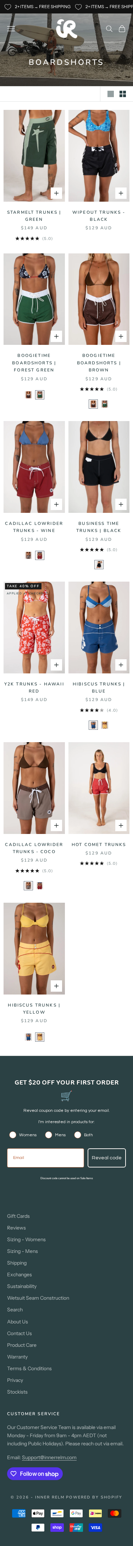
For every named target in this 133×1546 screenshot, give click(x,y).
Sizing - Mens (22, 1251)
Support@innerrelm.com (49, 1457)
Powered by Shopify (94, 1497)
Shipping (17, 1263)
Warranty (17, 1357)
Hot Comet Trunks (99, 844)
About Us (17, 1321)
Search (15, 1309)
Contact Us (19, 1333)
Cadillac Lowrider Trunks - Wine (34, 527)
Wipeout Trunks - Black (99, 215)
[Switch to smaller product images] (123, 93)
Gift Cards (18, 1216)
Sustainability (22, 1286)
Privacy (15, 1380)
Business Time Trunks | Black (98, 527)
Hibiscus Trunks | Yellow (34, 1008)
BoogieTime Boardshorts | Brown (99, 363)
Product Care (22, 1345)
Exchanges (19, 1274)
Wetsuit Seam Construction (38, 1298)
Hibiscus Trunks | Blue (99, 687)
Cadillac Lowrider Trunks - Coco (34, 848)
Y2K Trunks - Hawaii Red (34, 687)
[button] (28, 394)
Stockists (17, 1392)
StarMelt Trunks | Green (34, 215)
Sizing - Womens (26, 1239)
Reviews (16, 1228)
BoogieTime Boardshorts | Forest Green (34, 363)
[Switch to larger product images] (110, 93)
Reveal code (107, 1157)
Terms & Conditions (29, 1368)
